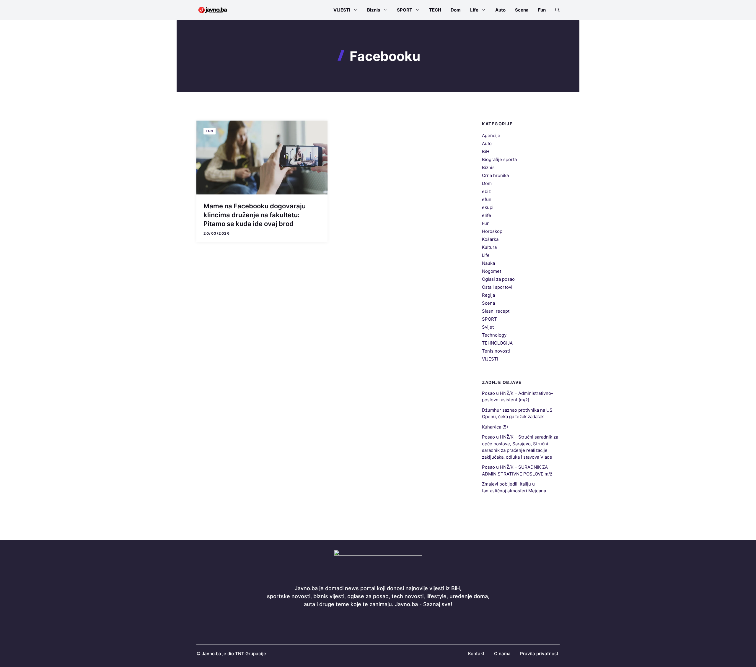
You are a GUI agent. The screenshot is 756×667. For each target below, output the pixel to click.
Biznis (373, 10)
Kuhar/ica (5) (495, 427)
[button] (555, 10)
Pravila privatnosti (540, 653)
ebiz (486, 191)
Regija (488, 295)
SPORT (404, 10)
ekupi (487, 207)
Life (474, 10)
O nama (502, 653)
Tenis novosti (496, 351)
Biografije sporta (499, 159)
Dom (456, 10)
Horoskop (492, 231)
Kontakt (476, 653)
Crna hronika (495, 175)
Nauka (488, 263)
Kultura (489, 247)
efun (486, 199)
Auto (500, 10)
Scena (522, 10)
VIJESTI (341, 10)
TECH (435, 10)
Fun (542, 10)
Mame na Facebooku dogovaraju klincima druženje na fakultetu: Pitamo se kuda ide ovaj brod (254, 215)
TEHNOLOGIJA (497, 343)
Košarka (490, 239)
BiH (485, 151)
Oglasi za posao (498, 279)
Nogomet (491, 271)
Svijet (488, 327)
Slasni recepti (496, 311)
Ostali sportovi (497, 287)
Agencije (491, 135)
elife (486, 215)
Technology (494, 335)
